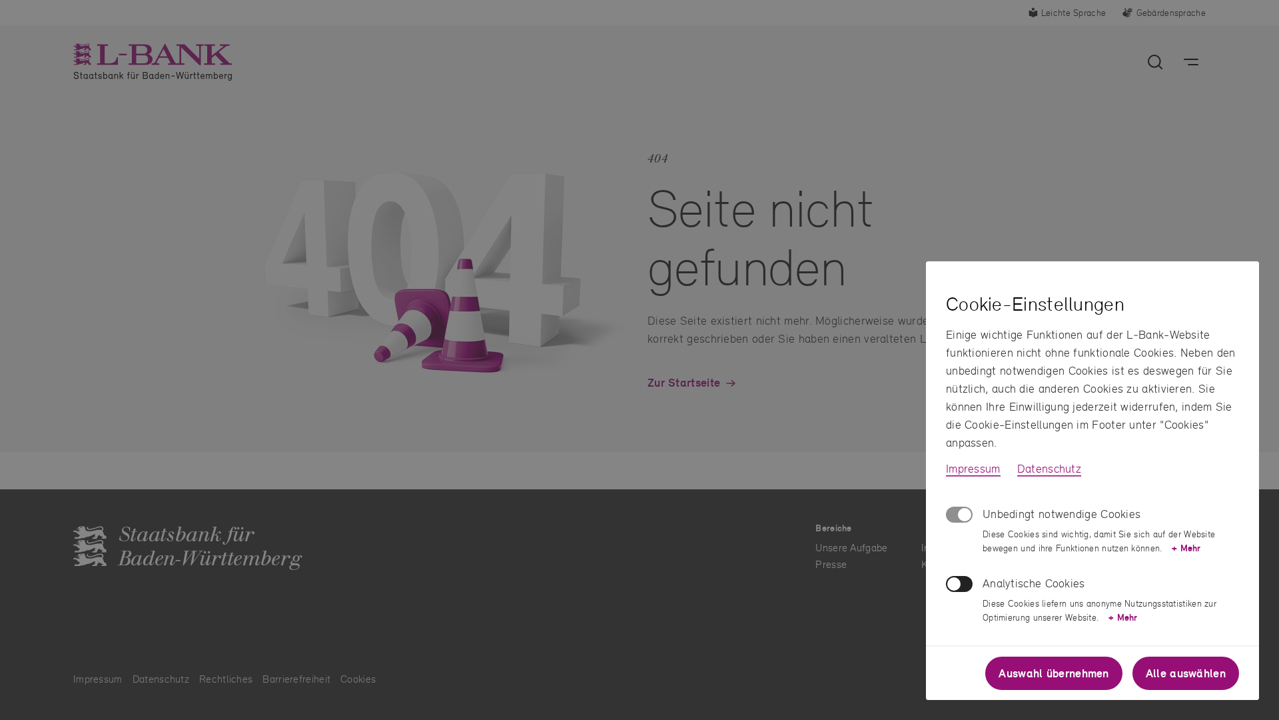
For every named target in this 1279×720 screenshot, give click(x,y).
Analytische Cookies (1034, 583)
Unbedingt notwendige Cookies (1061, 514)
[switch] (959, 584)
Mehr (1186, 548)
